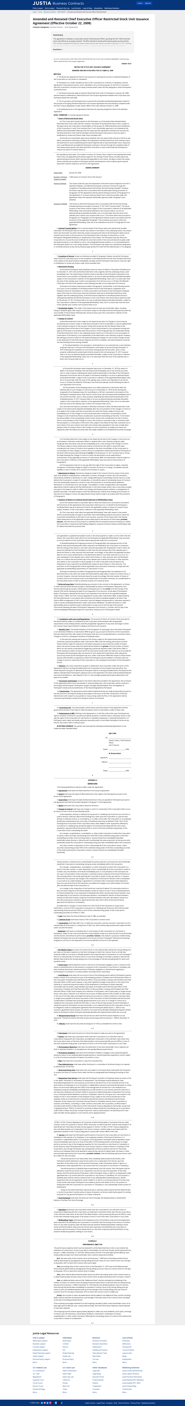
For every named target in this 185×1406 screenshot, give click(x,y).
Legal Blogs (96, 1374)
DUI (64, 1350)
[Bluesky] (56, 1403)
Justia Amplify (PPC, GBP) (131, 1383)
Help (115, 1403)
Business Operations (100, 1344)
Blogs (124, 1356)
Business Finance (56, 27)
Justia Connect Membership (132, 1371)
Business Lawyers (39, 1344)
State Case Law (68, 1377)
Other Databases (99, 1367)
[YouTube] (45, 1403)
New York (66, 1386)
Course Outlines (128, 1350)
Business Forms (98, 1377)
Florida (65, 1383)
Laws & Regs (87, 8)
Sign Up (148, 3)
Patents (95, 1383)
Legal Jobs (96, 1371)
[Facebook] (47, 1403)
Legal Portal (100, 1403)
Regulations (37, 1377)
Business (96, 1338)
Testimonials (127, 1389)
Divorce (65, 1347)
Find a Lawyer (38, 8)
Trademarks (96, 1386)
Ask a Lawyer (50, 8)
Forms (40, 12)
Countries (96, 1389)
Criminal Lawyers (39, 1347)
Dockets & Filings (39, 1389)
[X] (59, 1403)
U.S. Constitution (39, 1371)
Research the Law (63, 8)
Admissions (126, 1344)
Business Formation (99, 1341)
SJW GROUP (62, 12)
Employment (97, 1347)
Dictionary (126, 1341)
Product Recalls (97, 1380)
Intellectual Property (99, 1350)
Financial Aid (126, 1347)
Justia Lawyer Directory (130, 1374)
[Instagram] (50, 1403)
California (66, 1380)
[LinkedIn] (42, 1403)
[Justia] (42, 3)
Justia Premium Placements (132, 1377)
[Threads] (53, 1403)
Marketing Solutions (112, 8)
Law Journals (127, 1353)
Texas (65, 1389)
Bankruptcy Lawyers (40, 1341)
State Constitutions (70, 1371)
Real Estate (96, 1356)
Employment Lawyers (40, 1350)
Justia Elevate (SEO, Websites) (133, 1380)
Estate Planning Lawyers (41, 1353)
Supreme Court (38, 1380)
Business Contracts (50, 12)
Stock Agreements (71, 27)
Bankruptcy (67, 1341)
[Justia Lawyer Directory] (61, 1403)
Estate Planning (68, 1353)
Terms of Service (124, 1403)
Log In (140, 3)
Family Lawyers (38, 1356)
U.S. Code (36, 1374)
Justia (34, 12)
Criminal (66, 1344)
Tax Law (95, 1359)
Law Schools (76, 8)
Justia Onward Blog (129, 1386)
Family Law (66, 1356)
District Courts (38, 1386)
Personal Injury (68, 1359)
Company (109, 1403)
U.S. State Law (69, 1367)
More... (35, 1362)
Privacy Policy (135, 1403)
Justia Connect (90, 1403)
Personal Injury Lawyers (41, 1359)
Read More (57, 49)
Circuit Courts (38, 1383)
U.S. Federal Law (40, 1367)
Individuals (67, 1338)
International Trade (99, 1353)
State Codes (67, 1374)
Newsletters (98, 8)
